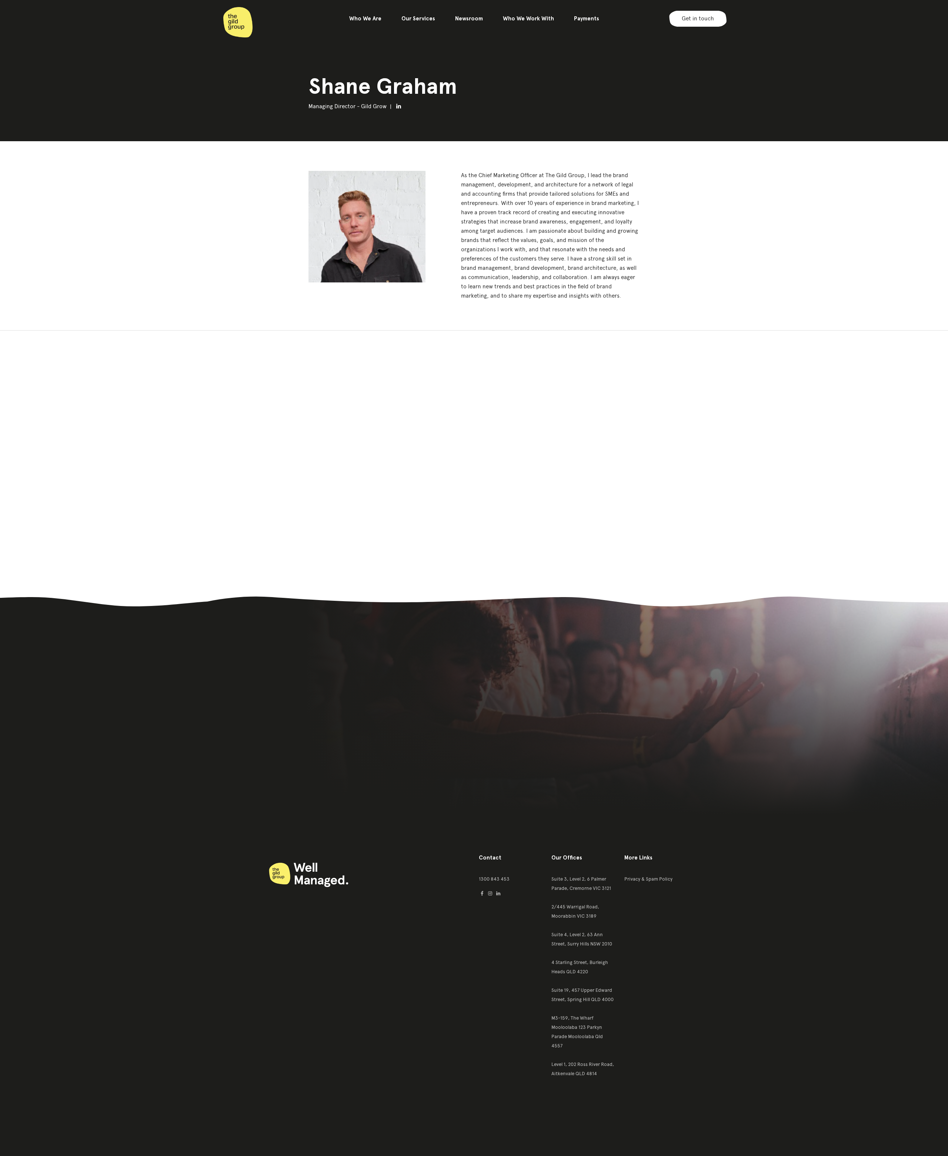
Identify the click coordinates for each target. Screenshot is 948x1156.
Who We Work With (528, 18)
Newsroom (469, 18)
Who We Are (365, 18)
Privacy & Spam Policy (648, 879)
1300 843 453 (494, 879)
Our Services (418, 18)
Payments (586, 18)
